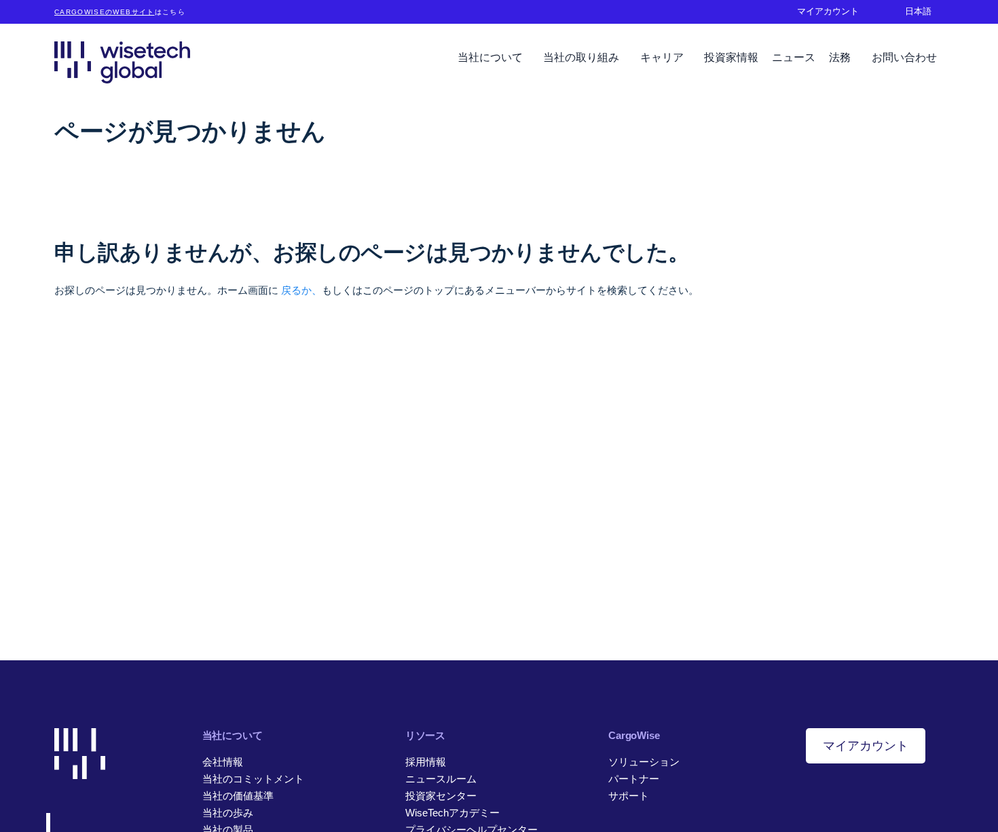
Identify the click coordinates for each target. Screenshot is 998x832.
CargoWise (634, 735)
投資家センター (441, 795)
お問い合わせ (904, 57)
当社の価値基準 (238, 795)
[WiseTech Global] (122, 62)
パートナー (633, 778)
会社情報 (222, 762)
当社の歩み (227, 812)
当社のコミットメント (253, 778)
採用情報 (425, 762)
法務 (841, 57)
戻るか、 (301, 290)
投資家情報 (731, 57)
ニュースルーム (441, 778)
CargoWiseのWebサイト (104, 12)
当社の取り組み (582, 57)
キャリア (663, 57)
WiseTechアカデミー (452, 812)
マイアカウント (865, 746)
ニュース (793, 57)
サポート (628, 795)
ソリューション (644, 762)
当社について (491, 57)
